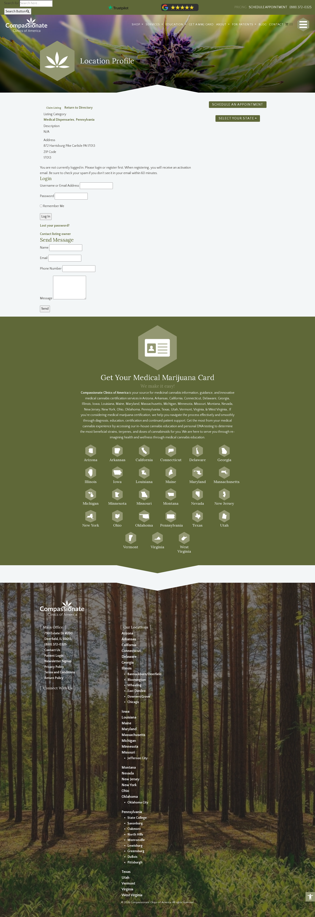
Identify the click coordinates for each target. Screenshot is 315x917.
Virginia (127, 889)
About (221, 24)
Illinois (127, 668)
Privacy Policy (54, 667)
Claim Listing (53, 107)
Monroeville (136, 840)
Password (47, 196)
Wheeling (134, 685)
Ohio (125, 791)
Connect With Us (58, 688)
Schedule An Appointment (237, 104)
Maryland (129, 729)
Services (153, 24)
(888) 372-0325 (55, 644)
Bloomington (136, 680)
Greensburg (135, 851)
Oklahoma (130, 797)
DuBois (132, 857)
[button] (310, 897)
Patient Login (53, 656)
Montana (129, 768)
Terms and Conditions (59, 672)
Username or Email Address (59, 186)
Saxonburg (135, 823)
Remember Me (53, 206)
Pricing (240, 7)
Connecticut (131, 651)
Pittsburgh (134, 862)
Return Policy (53, 678)
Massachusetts (133, 735)
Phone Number (51, 268)
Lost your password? (54, 225)
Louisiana (129, 717)
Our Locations (135, 627)
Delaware (129, 657)
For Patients (243, 24)
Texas (126, 872)
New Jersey (130, 779)
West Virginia (132, 895)
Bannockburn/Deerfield (144, 674)
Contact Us (52, 650)
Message (46, 298)
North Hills (135, 834)
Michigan (129, 741)
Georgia (128, 663)
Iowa (125, 712)
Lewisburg (135, 846)
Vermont (128, 883)
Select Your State (236, 118)
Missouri (128, 752)
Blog (263, 24)
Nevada (128, 773)
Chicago (133, 702)
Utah (125, 878)
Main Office (53, 627)
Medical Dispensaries (59, 120)
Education (175, 24)
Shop (136, 24)
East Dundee (136, 691)
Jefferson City (137, 758)
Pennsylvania (85, 120)
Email (44, 258)
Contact (276, 24)
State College (137, 818)
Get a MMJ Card (201, 24)
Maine (126, 723)
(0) (290, 24)
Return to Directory (78, 108)
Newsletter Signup (57, 661)
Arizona (127, 633)
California (129, 645)
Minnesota (130, 747)
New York (129, 785)
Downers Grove (138, 696)
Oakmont (134, 829)
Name (44, 248)
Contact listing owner (55, 234)
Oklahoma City (137, 802)
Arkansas (129, 639)
